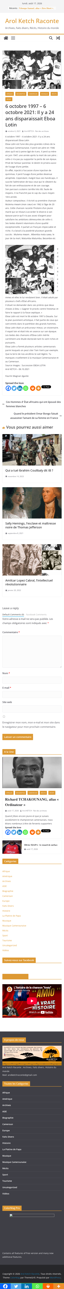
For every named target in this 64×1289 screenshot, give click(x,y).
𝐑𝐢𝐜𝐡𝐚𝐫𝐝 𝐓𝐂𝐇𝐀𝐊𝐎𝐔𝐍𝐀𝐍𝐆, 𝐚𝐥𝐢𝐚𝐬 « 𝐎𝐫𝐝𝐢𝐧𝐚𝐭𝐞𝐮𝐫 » (32, 802)
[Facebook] (8, 388)
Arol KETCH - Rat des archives (36, 131)
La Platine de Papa (11, 915)
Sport (9, 99)
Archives (6, 881)
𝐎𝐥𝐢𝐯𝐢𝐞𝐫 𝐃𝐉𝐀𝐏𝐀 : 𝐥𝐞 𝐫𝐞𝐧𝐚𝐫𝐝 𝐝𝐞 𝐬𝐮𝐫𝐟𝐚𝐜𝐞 (40, 844)
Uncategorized (9, 945)
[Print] (32, 388)
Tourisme (7, 940)
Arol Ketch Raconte (32, 21)
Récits (54, 94)
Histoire (6, 910)
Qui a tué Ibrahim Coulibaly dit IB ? (29, 470)
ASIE (4, 886)
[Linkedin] (19, 388)
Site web (7, 702)
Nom (6, 673)
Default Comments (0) (13, 614)
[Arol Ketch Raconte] (6, 38)
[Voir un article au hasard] (58, 38)
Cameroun (33, 94)
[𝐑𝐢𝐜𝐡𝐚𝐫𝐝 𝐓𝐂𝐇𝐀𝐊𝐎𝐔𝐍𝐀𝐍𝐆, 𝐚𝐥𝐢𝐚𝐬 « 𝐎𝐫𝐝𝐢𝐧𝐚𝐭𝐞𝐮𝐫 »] (32, 772)
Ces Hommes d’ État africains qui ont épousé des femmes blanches (33, 404)
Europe (6, 900)
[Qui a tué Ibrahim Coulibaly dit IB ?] (32, 436)
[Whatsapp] (25, 388)
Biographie (21, 94)
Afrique (10, 94)
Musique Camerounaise (14, 925)
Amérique (7, 876)
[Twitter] (14, 388)
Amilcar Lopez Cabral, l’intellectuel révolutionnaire (29, 582)
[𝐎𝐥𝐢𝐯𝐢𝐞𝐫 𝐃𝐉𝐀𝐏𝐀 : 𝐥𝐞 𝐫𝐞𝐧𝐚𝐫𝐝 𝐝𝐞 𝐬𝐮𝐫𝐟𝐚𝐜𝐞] (12, 847)
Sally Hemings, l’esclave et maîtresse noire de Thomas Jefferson (30, 525)
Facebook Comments (36, 614)
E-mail (6, 687)
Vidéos (5, 950)
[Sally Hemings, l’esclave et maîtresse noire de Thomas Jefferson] (32, 489)
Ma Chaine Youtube (15, 976)
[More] (38, 388)
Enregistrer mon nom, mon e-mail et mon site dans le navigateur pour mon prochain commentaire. (31, 724)
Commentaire (11, 632)
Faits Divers (8, 905)
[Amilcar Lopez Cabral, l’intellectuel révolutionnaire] (32, 546)
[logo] (32, 1047)
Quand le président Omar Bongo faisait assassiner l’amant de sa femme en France (34, 416)
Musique (44, 94)
